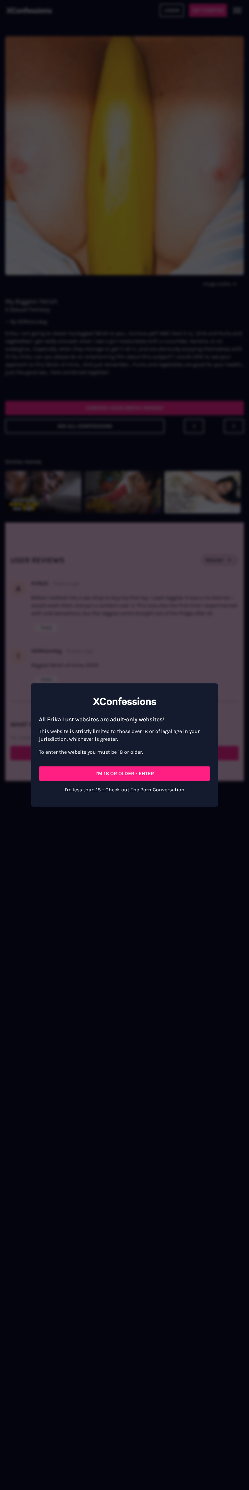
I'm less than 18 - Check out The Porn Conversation (124, 790)
